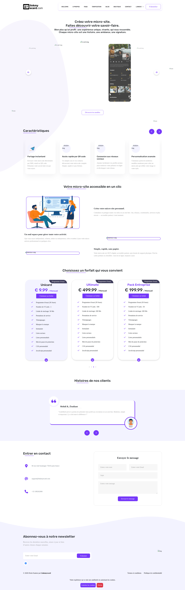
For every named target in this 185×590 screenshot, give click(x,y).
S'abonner (83, 556)
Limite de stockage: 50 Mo (45, 311)
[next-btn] (156, 72)
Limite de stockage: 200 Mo (91, 311)
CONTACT (128, 6)
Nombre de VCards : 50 (136, 307)
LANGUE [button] (139, 6)
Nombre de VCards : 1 (43, 307)
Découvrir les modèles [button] (92, 112)
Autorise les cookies (88, 585)
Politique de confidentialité (153, 573)
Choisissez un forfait (46, 296)
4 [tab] (96, 367)
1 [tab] (89, 367)
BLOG (107, 6)
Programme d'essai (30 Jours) (46, 302)
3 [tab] (93, 367)
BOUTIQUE (117, 6)
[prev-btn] (28, 72)
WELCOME (64, 6)
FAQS (86, 6)
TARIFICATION (96, 6)
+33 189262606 (37, 491)
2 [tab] (91, 367)
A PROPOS (76, 6)
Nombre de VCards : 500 (90, 307)
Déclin (100, 585)
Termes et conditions (134, 573)
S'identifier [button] (153, 7)
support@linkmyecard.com (41, 479)
